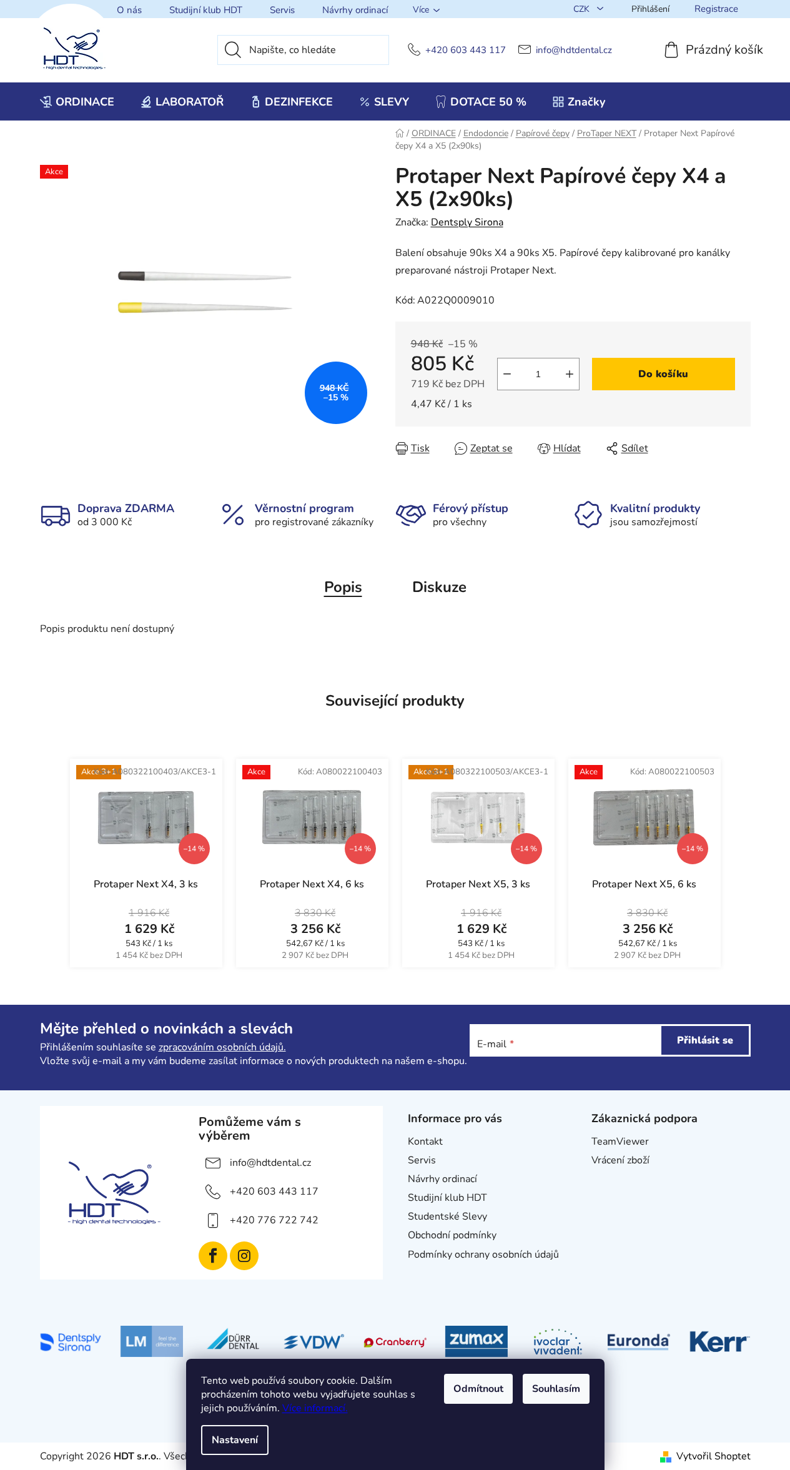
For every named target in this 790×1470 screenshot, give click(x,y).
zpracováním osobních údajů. (222, 1047)
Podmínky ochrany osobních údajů (483, 1254)
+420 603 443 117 (465, 50)
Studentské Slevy (447, 1216)
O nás (129, 10)
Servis (282, 10)
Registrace (716, 8)
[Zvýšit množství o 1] (569, 374)
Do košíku (663, 374)
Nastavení (235, 1440)
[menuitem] (77, 102)
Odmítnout (478, 1389)
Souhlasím (556, 1389)
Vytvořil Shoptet (713, 1456)
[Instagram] (244, 1255)
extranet (610, 1179)
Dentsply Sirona (467, 222)
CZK (582, 9)
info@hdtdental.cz (574, 50)
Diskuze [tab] (439, 587)
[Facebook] (213, 1255)
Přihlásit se (705, 1040)
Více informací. (315, 1408)
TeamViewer (620, 1141)
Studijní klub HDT (205, 10)
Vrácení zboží (620, 1160)
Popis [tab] (343, 587)
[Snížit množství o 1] (507, 374)
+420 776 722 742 (274, 1220)
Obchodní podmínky (452, 1235)
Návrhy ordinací (355, 10)
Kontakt (425, 1141)
